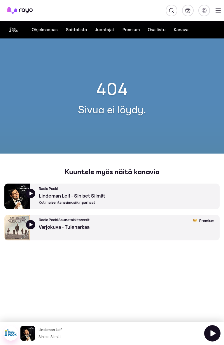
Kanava (181, 29)
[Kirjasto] (188, 10)
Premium (131, 29)
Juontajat (104, 29)
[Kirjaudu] (204, 10)
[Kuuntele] (212, 333)
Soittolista (76, 29)
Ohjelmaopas (45, 29)
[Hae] (171, 10)
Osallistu (157, 29)
